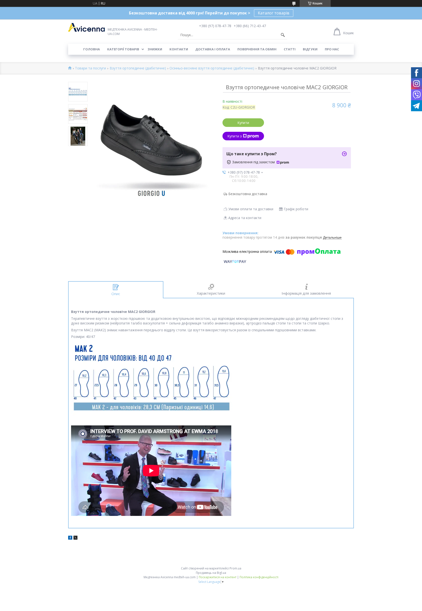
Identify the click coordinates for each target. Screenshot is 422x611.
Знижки (155, 49)
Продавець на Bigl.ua (211, 573)
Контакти (178, 49)
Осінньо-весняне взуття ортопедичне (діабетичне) (211, 68)
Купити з (234, 136)
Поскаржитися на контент (217, 577)
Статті (289, 49)
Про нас (332, 49)
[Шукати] (283, 35)
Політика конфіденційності (259, 577)
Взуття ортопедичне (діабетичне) (138, 68)
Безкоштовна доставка (247, 193)
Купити (243, 122)
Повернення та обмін (256, 49)
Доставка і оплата (212, 49)
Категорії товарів (123, 49)
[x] (75, 538)
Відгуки (310, 49)
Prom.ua (235, 568)
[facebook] (70, 538)
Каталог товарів (273, 13)
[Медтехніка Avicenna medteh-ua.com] (86, 27)
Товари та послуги (90, 68)
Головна (91, 49)
